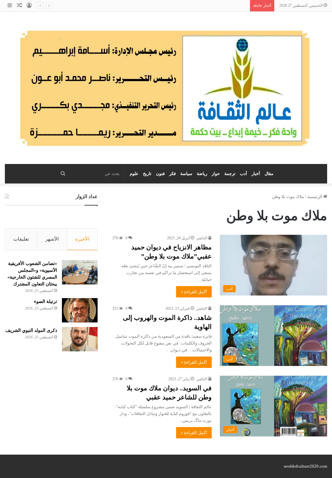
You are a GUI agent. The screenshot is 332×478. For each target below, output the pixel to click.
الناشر (201, 238)
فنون (160, 173)
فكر (172, 173)
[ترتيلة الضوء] (80, 310)
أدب (243, 173)
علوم (134, 173)
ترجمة (229, 173)
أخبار (256, 173)
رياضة (202, 173)
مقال (269, 173)
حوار (216, 173)
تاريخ (147, 173)
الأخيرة (82, 239)
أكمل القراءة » (194, 291)
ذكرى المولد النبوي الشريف (222, 5)
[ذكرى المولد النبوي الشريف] (80, 339)
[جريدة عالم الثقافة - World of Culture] (166, 88)
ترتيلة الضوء (45, 301)
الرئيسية (315, 196)
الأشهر (52, 239)
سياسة (186, 173)
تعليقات (21, 239)
